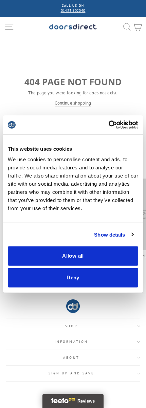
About (71, 357)
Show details (109, 234)
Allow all (73, 256)
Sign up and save (71, 373)
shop (71, 326)
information (71, 341)
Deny (73, 277)
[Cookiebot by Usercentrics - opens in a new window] (108, 124)
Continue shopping (73, 103)
